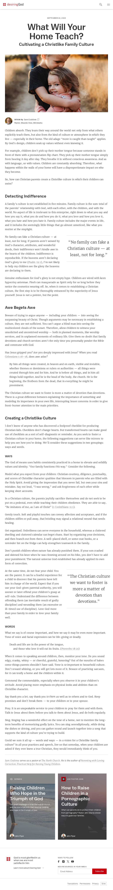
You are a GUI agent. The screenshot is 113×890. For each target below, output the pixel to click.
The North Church (50, 760)
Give (103, 883)
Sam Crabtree (12, 760)
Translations (72, 883)
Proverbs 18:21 (70, 648)
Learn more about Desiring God (27, 868)
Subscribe (99, 871)
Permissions (85, 883)
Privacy (95, 883)
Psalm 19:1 (34, 262)
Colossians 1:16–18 (16, 356)
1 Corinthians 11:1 (63, 507)
